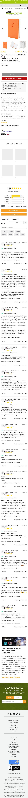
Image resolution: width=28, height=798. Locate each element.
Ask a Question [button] (14, 214)
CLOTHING (13, 725)
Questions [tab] (14, 219)
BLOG (13, 731)
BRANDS (13, 749)
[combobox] (16, 8)
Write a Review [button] (14, 210)
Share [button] (4, 263)
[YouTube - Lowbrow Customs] (14, 714)
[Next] (25, 29)
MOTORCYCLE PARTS (13, 720)
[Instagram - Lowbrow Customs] (8, 714)
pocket (4, 234)
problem (10, 231)
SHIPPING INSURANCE (14, 753)
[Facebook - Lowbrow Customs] (11, 714)
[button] (23, 263)
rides (10, 234)
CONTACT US (13, 737)
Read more (4, 122)
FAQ (14, 739)
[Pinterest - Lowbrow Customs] (20, 714)
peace (16, 234)
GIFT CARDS (13, 729)
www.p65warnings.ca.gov (7, 131)
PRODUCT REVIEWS (13, 751)
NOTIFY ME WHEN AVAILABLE (14, 78)
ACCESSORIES (14, 727)
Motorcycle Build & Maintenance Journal (10, 260)
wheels (18, 231)
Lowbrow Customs (15, 773)
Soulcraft (3, 63)
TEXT (17, 697)
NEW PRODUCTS (13, 722)
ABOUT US (13, 742)
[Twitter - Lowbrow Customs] (17, 714)
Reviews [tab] (4, 219)
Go (25, 701)
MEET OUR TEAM (13, 744)
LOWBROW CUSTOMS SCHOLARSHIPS (13, 747)
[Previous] (3, 29)
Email (10, 697)
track (4, 231)
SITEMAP (13, 756)
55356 (22, 234)
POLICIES (13, 754)
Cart (25, 5)
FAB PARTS (14, 724)
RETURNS (13, 741)
